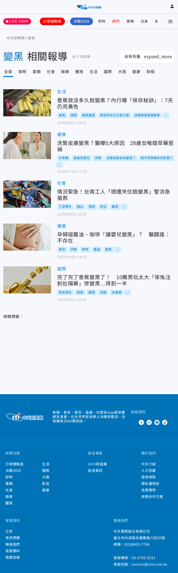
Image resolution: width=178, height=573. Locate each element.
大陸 (122, 72)
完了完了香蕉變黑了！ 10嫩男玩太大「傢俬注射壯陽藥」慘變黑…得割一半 (27, 279)
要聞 (130, 21)
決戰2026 (81, 21)
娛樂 (65, 72)
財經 (151, 72)
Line (157, 422)
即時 (101, 21)
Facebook (141, 422)
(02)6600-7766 (136, 544)
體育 (79, 72)
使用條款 (148, 477)
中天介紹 (148, 464)
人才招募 (148, 471)
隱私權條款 (150, 484)
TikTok (164, 422)
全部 (8, 72)
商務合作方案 (152, 497)
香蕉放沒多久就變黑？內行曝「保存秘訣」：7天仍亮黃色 (27, 102)
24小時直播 (97, 464)
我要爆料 (12, 551)
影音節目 (95, 471)
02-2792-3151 (144, 558)
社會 (144, 21)
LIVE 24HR (18, 21)
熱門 (116, 21)
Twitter (133, 422)
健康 (136, 72)
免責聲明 (148, 490)
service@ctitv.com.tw (149, 564)
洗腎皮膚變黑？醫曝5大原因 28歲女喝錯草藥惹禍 (27, 145)
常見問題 (12, 538)
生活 (94, 72)
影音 (45, 484)
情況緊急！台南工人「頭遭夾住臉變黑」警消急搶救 (27, 194)
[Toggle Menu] (170, 21)
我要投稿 (12, 557)
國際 (108, 72)
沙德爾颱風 (52, 21)
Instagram (149, 422)
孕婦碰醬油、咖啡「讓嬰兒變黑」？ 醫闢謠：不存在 (27, 237)
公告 (9, 531)
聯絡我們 (12, 544)
